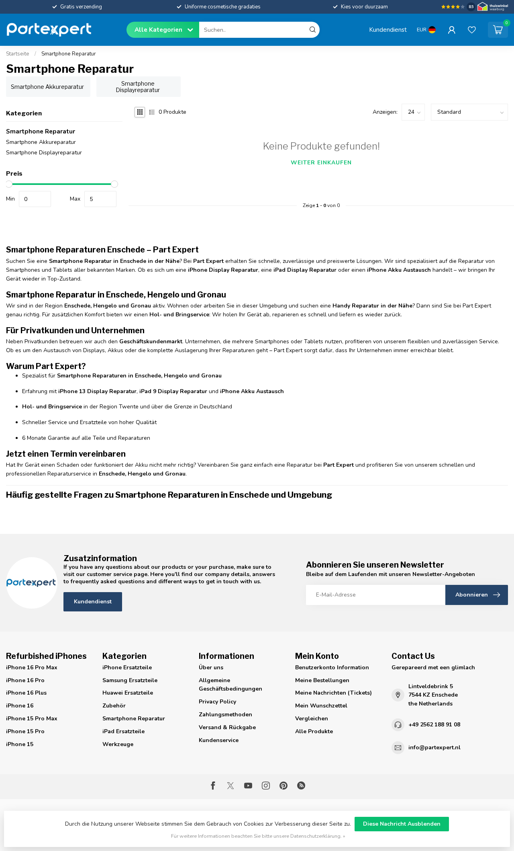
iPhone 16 (19, 706)
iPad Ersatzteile (123, 731)
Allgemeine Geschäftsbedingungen (230, 685)
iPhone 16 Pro (25, 680)
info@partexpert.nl (434, 747)
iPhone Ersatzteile (127, 667)
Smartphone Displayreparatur (44, 152)
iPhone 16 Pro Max (31, 667)
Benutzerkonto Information (332, 667)
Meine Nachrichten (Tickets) (333, 693)
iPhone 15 (19, 744)
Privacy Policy (217, 701)
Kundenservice (219, 740)
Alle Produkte (314, 731)
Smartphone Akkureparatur (41, 142)
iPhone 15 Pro (25, 731)
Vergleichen (311, 718)
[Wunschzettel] (472, 30)
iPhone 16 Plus (26, 693)
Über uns (211, 667)
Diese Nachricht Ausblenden (402, 824)
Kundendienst (388, 29)
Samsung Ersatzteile (129, 680)
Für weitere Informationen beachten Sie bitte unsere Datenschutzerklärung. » (258, 836)
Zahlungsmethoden (225, 714)
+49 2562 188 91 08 (434, 724)
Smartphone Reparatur (68, 53)
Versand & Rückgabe (227, 727)
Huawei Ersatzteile (127, 693)
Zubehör (114, 706)
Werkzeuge (117, 744)
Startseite (17, 53)
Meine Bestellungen (322, 680)
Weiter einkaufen (321, 162)
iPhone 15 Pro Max (31, 718)
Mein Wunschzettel (321, 706)
